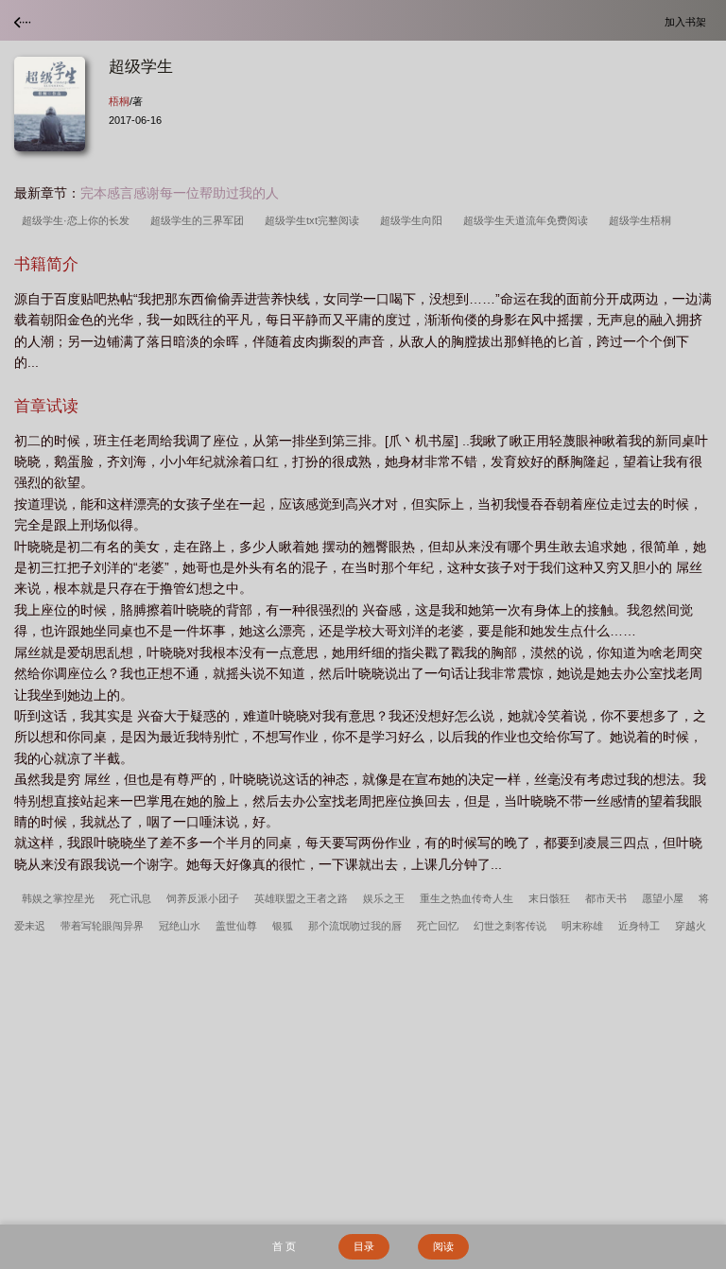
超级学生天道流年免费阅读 (528, 220)
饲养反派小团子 (202, 898)
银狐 (282, 925)
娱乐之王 (384, 898)
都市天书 (606, 898)
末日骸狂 (549, 898)
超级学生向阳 (414, 220)
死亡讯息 (130, 898)
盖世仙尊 (236, 925)
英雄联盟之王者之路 (301, 898)
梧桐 (119, 101)
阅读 (443, 1246)
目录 (364, 1246)
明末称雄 (582, 925)
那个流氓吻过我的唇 (355, 925)
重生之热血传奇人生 (466, 898)
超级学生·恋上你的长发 (78, 220)
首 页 (284, 1246)
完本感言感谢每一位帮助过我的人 (179, 192)
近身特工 (639, 925)
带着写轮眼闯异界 (102, 925)
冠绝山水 (179, 925)
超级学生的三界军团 (200, 220)
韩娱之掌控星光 (58, 898)
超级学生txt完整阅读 (315, 220)
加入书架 (688, 21)
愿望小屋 (662, 898)
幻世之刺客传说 (510, 925)
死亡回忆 (437, 925)
